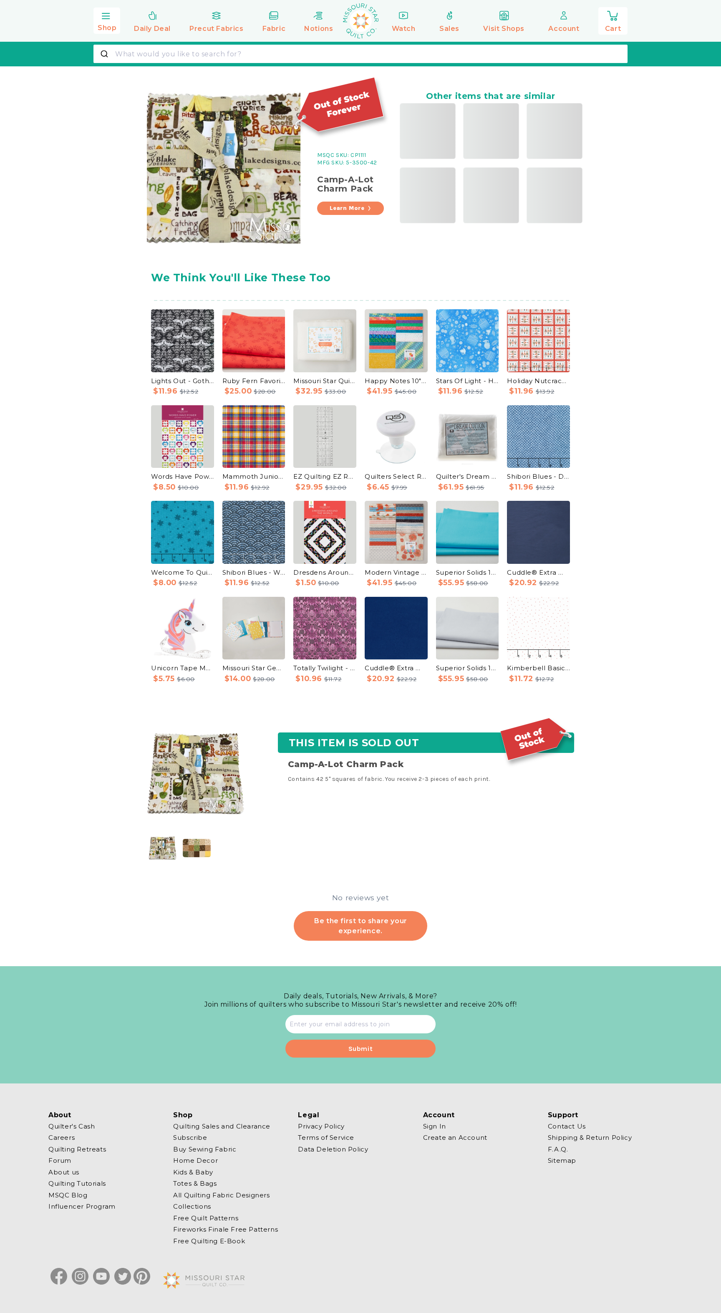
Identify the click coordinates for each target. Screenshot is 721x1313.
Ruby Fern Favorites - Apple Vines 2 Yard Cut (253, 381)
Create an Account (455, 1137)
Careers (61, 1137)
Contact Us (567, 1126)
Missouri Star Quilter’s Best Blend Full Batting (324, 381)
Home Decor (195, 1160)
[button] (107, 20)
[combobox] (360, 54)
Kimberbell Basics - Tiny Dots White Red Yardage (538, 668)
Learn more (347, 208)
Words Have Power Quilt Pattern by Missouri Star (182, 476)
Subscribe (190, 1137)
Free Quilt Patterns (205, 1218)
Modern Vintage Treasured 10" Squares (396, 572)
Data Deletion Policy (333, 1149)
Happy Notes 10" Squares (396, 381)
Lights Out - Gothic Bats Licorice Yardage (182, 381)
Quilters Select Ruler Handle (396, 476)
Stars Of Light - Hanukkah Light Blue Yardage (467, 381)
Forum (59, 1160)
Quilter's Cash (71, 1126)
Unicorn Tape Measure (182, 668)
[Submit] (105, 54)
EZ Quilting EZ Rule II (324, 476)
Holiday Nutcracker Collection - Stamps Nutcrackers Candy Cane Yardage (538, 381)
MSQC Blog (67, 1195)
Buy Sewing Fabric (204, 1149)
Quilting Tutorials (77, 1183)
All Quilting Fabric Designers (221, 1195)
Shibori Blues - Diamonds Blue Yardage (538, 476)
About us (63, 1172)
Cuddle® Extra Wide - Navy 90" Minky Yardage (538, 572)
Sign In (434, 1126)
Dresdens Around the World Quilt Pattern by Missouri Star (324, 572)
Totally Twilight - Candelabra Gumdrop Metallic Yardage (324, 668)
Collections (192, 1206)
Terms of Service (326, 1137)
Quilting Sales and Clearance (221, 1126)
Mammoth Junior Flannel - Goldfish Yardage (253, 476)
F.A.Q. (558, 1149)
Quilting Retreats (77, 1149)
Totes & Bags (195, 1183)
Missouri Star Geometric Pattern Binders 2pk (253, 668)
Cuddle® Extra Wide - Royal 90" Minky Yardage (396, 668)
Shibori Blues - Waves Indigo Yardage (253, 572)
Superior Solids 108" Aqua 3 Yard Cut (467, 572)
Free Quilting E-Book (209, 1241)
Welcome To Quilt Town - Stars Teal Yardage (182, 572)
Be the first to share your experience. (360, 926)
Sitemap (562, 1160)
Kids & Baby (193, 1172)
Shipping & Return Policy (590, 1137)
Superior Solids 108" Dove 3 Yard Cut (467, 668)
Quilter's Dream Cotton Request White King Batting (467, 476)
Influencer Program (82, 1206)
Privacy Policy (321, 1126)
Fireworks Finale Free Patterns (225, 1229)
